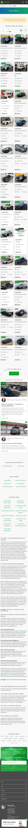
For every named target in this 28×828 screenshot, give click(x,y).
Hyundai (21, 736)
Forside (2, 6)
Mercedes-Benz (8, 738)
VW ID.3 (13, 576)
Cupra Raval (20, 483)
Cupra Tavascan (7, 486)
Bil (6, 6)
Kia (26, 736)
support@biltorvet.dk (12, 817)
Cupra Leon (7, 483)
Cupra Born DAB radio (21, 506)
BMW (6, 736)
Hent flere (14, 373)
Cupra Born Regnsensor (7, 529)
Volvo (12, 743)
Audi (2, 736)
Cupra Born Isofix (20, 515)
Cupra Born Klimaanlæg (7, 519)
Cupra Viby (20, 466)
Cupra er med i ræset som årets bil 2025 (16, 679)
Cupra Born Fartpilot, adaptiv (20, 511)
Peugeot (21, 738)
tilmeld (14, 767)
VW (16, 743)
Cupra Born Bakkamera (20, 501)
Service (3, 794)
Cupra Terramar (21, 486)
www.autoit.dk (11, 818)
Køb (2, 786)
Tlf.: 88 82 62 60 (11, 813)
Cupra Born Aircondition (7, 501)
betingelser (7, 758)
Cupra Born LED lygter (21, 519)
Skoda (9, 740)
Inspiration (4, 798)
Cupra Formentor (20, 480)
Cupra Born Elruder (7, 510)
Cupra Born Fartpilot (7, 515)
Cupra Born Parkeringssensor (20, 524)
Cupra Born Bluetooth (7, 506)
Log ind (24, 2)
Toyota (24, 740)
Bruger (3, 790)
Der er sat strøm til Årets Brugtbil (12, 443)
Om (2, 782)
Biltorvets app (4, 674)
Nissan (16, 738)
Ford (16, 736)
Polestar (3, 740)
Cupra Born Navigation (7, 524)
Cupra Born (7, 480)
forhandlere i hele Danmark (20, 631)
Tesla (19, 740)
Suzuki (14, 740)
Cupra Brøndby (7, 466)
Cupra (10, 6)
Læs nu (4, 418)
